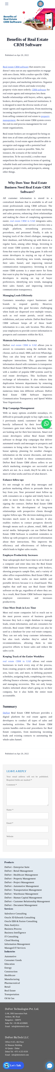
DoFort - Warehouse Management (21, 894)
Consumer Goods (13, 960)
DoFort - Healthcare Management (21, 874)
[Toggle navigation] (7, 4)
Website (9, 836)
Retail (7, 986)
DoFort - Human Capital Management (23, 897)
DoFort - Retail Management (19, 871)
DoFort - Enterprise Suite (17, 867)
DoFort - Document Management (21, 905)
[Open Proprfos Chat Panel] (49, 1065)
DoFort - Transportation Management (23, 890)
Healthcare (10, 975)
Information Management (17, 944)
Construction (11, 971)
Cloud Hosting (12, 940)
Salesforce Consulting (16, 913)
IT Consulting (11, 936)
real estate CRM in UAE (23, 221)
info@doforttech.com (20, 1026)
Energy (8, 967)
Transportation (12, 994)
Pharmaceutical (12, 983)
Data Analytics (12, 925)
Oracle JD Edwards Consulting (20, 917)
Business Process (13, 929)
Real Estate (10, 990)
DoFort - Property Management (20, 878)
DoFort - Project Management (19, 882)
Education (10, 964)
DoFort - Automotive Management (22, 886)
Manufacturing (12, 979)
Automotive (10, 956)
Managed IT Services (15, 948)
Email (9, 823)
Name (9, 810)
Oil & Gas (9, 998)
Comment (11, 785)
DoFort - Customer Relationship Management (27, 901)
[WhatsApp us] (46, 424)
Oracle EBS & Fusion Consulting (21, 921)
